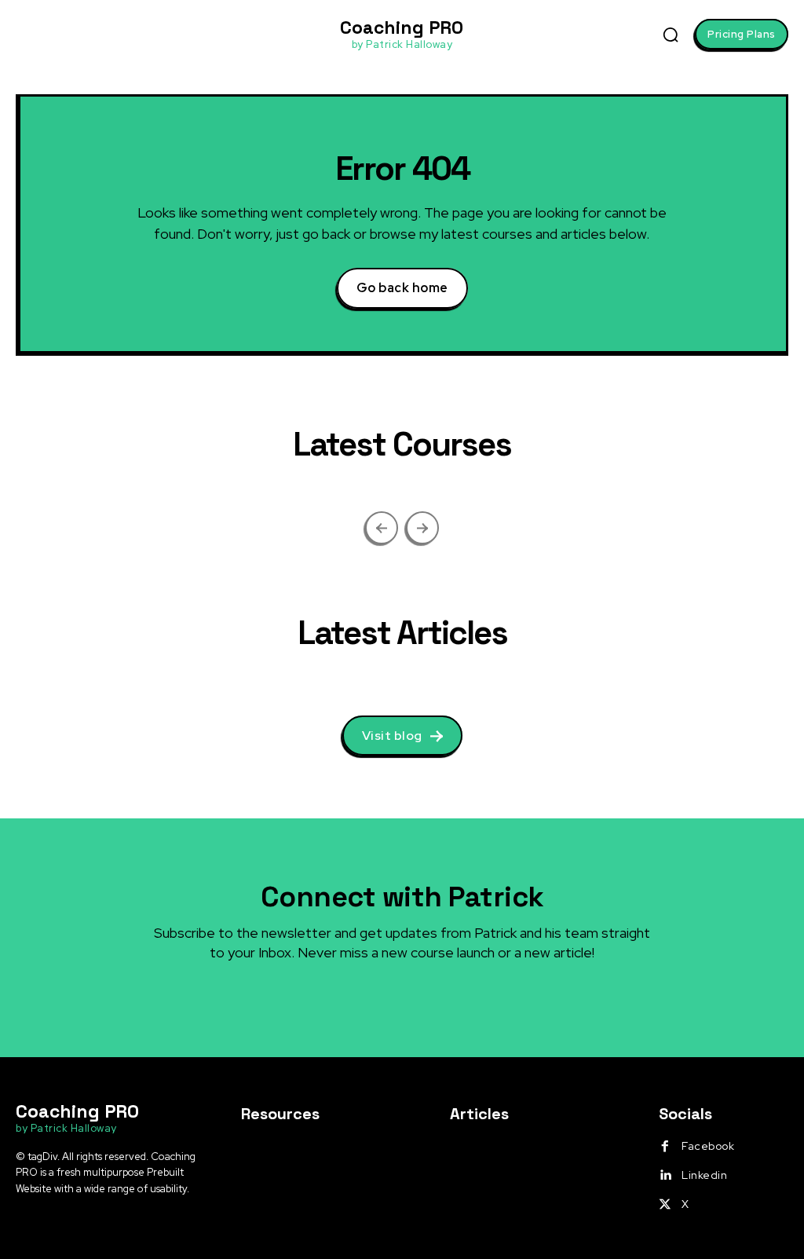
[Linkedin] (665, 1175)
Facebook (708, 1146)
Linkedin (704, 1175)
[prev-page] (381, 527)
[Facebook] (665, 1146)
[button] (670, 34)
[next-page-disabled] (422, 527)
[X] (665, 1204)
